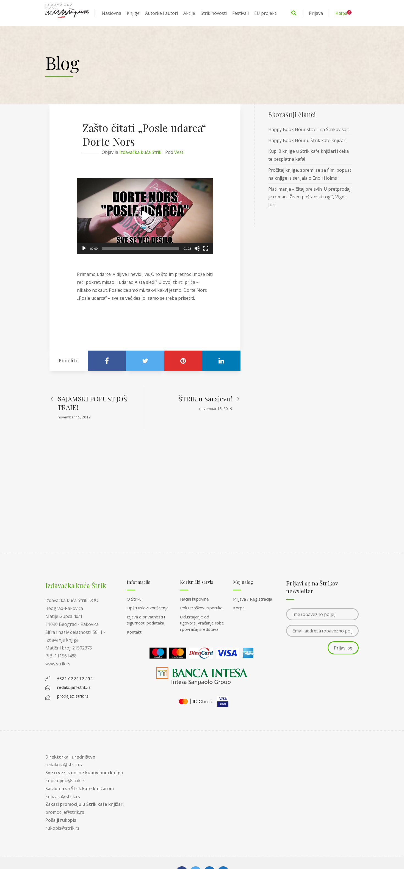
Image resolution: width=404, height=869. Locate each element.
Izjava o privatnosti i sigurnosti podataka (146, 620)
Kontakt (134, 632)
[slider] (140, 248)
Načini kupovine (194, 599)
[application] (145, 216)
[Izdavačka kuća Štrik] (67, 13)
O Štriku (134, 599)
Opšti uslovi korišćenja (147, 607)
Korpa (239, 607)
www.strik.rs (57, 664)
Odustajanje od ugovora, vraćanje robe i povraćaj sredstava (202, 623)
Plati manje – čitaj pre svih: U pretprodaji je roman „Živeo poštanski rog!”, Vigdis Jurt (310, 197)
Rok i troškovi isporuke (201, 607)
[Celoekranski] (206, 248)
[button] (145, 216)
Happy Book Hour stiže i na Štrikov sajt (308, 129)
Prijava (316, 13)
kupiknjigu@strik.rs (65, 781)
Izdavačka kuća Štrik (140, 152)
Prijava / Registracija (252, 599)
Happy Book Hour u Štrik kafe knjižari (307, 140)
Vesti (179, 152)
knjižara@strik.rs (62, 796)
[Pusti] (84, 248)
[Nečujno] (197, 248)
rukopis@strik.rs (62, 828)
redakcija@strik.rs (63, 765)
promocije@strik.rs (64, 812)
